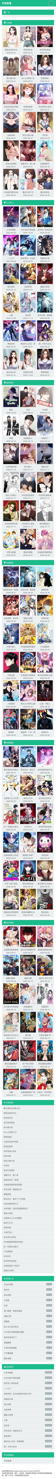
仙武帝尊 (28, 286)
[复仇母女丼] (11, 359)
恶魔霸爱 (7, 1342)
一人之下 (11, 258)
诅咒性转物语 (44, 49)
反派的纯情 (8, 1284)
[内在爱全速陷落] (45, 482)
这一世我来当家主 (11, 826)
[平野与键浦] (11, 539)
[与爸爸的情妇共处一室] (11, 179)
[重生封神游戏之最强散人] (45, 662)
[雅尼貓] (28, 1022)
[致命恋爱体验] (28, 870)
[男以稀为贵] (11, 65)
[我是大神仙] (28, 605)
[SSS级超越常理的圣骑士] (28, 633)
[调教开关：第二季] (28, 150)
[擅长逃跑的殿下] (11, 1050)
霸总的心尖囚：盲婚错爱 (14, 1441)
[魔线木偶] (28, 965)
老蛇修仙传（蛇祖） (11, 589)
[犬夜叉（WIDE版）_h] (45, 1079)
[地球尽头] (45, 719)
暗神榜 (11, 732)
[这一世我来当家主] (11, 813)
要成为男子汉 (28, 192)
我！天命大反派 (45, 343)
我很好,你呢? (28, 855)
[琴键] (11, 425)
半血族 (45, 409)
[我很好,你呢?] (28, 842)
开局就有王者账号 (28, 675)
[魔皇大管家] (45, 273)
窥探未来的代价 (11, 49)
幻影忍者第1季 (45, 1035)
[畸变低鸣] (45, 899)
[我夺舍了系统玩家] (45, 216)
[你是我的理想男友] (45, 539)
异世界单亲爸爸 (45, 826)
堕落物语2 (45, 78)
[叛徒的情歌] (28, 539)
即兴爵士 (28, 466)
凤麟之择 (7, 1316)
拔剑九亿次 (28, 798)
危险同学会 (28, 49)
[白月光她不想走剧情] (28, 216)
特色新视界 (28, 106)
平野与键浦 (11, 552)
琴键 (11, 438)
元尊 (11, 315)
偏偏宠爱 (45, 589)
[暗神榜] (11, 719)
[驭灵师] (28, 302)
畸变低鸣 (45, 912)
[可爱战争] (45, 842)
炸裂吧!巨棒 (28, 372)
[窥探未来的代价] (11, 36)
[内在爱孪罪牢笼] (11, 510)
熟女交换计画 (28, 135)
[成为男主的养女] (45, 785)
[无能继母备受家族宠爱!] (11, 936)
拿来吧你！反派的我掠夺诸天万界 (17, 1393)
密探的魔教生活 (28, 912)
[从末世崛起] (11, 216)
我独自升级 (44, 258)
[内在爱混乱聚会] (28, 482)
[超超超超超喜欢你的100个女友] (45, 936)
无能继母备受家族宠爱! (13, 1184)
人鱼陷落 (11, 703)
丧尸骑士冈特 (28, 1063)
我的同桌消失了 (10, 1337)
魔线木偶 (28, 978)
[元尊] (11, 302)
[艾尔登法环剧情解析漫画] (11, 993)
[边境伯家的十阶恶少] (11, 842)
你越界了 (45, 438)
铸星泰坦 (11, 343)
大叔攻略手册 (11, 466)
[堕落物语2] (45, 65)
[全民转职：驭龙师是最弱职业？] (11, 605)
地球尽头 (45, 732)
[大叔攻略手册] (11, 453)
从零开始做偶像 (10, 1347)
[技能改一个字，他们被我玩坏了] (28, 719)
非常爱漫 (6, 3)
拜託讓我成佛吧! (45, 1063)
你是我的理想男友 (45, 552)
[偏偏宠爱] (45, 576)
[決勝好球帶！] (11, 965)
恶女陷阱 (7, 1295)
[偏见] (11, 396)
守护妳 (45, 135)
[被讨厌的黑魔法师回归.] (28, 936)
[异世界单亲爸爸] (45, 813)
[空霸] (11, 1079)
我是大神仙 (28, 618)
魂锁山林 (45, 466)
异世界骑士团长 (45, 106)
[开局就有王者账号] (28, 662)
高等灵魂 (45, 618)
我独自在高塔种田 (11, 912)
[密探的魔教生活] (28, 899)
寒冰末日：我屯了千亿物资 (15, 1199)
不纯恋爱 (11, 675)
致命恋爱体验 (28, 883)
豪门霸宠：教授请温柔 (13, 1310)
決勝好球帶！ (11, 978)
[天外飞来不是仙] (11, 870)
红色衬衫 (28, 826)
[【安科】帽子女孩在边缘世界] (45, 965)
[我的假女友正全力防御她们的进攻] (11, 1022)
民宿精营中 (44, 163)
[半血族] (45, 396)
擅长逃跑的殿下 (11, 1063)
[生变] (28, 396)
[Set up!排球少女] (28, 65)
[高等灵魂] (45, 605)
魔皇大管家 (44, 286)
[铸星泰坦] (11, 330)
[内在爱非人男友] (28, 510)
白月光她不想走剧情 (12, 1377)
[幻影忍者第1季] (45, 1022)
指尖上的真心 (11, 495)
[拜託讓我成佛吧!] (45, 1050)
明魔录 (6, 1321)
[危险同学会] (28, 36)
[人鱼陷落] (11, 690)
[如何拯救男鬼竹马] (45, 756)
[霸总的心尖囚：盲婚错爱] (28, 330)
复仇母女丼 (11, 372)
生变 (28, 409)
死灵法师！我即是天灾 (13, 1189)
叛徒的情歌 (28, 552)
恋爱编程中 (28, 1006)
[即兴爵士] (28, 453)
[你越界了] (45, 425)
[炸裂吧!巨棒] (28, 359)
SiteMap (30, 1471)
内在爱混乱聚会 (28, 495)
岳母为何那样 (11, 163)
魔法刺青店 (44, 192)
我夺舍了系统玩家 (45, 229)
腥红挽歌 (7, 1358)
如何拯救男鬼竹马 (45, 769)
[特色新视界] (28, 93)
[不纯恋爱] (11, 662)
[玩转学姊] (11, 122)
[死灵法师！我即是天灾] (45, 302)
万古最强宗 (44, 646)
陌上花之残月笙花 (11, 1326)
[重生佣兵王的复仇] (45, 870)
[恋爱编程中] (28, 993)
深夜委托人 (28, 438)
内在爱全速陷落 (45, 495)
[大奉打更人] (11, 633)
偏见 (11, 409)
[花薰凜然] (45, 993)
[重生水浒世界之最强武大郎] (28, 690)
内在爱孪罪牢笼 (11, 523)
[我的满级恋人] (45, 510)
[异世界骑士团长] (45, 93)
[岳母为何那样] (11, 150)
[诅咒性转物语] (45, 36)
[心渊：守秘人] (45, 690)
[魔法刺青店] (45, 179)
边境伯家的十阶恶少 (12, 1265)
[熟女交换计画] (28, 122)
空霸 (11, 1092)
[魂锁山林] (45, 453)
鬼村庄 (6, 1289)
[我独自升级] (45, 245)
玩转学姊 (11, 135)
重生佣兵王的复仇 (45, 883)
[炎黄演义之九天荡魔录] (11, 785)
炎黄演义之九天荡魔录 (13, 1218)
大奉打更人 (11, 646)
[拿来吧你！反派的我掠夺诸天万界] (28, 245)
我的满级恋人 (44, 523)
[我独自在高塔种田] (11, 899)
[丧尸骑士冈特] (28, 1050)
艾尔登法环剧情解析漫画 (14, 1332)
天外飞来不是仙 (11, 883)
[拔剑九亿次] (28, 785)
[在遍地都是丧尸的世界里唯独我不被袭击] (28, 1079)
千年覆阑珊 (8, 1353)
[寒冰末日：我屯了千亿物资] (28, 756)
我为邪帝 (11, 286)
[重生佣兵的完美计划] (11, 756)
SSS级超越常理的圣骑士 (14, 1241)
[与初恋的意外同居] (11, 93)
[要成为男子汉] (28, 179)
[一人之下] (11, 245)
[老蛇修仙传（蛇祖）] (11, 576)
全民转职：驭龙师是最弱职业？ (16, 1208)
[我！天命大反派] (45, 330)
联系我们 (37, 1471)
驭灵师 (28, 315)
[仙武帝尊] (28, 273)
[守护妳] (45, 122)
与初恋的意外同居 (11, 106)
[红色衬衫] (28, 813)
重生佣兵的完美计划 (12, 1108)
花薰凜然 (45, 1006)
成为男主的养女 (45, 798)
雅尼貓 (28, 1035)
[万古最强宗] (45, 633)
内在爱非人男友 (28, 523)
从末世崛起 (11, 229)
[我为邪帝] (11, 273)
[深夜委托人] (28, 425)
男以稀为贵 (11, 78)
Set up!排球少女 (28, 78)
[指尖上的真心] (11, 482)
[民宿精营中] (45, 150)
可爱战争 (45, 855)
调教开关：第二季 (28, 163)
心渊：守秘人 (44, 703)
